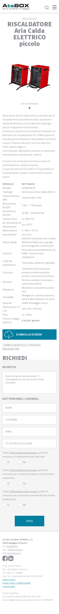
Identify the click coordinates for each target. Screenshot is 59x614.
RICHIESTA (9, 367)
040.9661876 (47, 599)
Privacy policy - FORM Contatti (16, 582)
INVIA (29, 521)
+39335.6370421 (15, 549)
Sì (8, 462)
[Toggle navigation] (54, 7)
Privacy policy (8, 579)
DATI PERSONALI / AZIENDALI (20, 399)
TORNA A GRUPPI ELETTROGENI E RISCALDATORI (21, 346)
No (24, 462)
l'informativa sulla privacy (23, 452)
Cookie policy (8, 586)
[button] (29, 334)
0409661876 (12, 546)
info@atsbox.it (14, 553)
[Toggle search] (46, 8)
